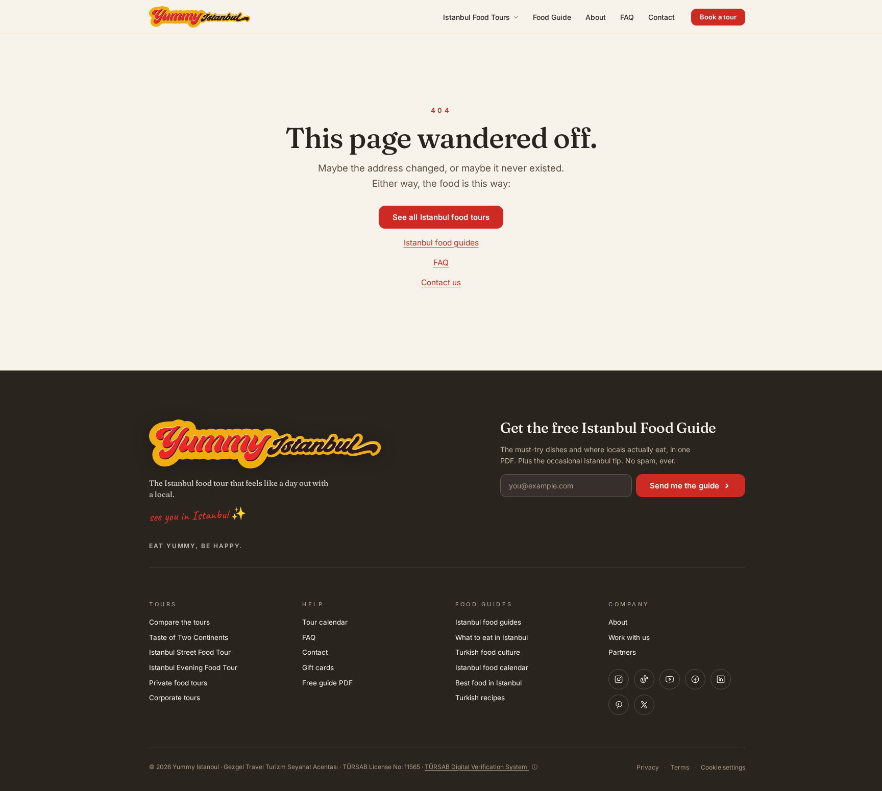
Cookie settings (723, 767)
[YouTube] (669, 679)
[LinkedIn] (720, 679)
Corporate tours (174, 698)
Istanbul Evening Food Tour (193, 667)
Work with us (629, 637)
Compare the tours (179, 622)
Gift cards (318, 667)
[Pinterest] (618, 705)
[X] (644, 705)
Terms (680, 767)
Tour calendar (325, 622)
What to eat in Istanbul (491, 637)
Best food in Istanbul (488, 683)
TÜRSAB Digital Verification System (477, 767)
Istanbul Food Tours (476, 17)
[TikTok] (644, 679)
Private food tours (178, 683)
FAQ (627, 17)
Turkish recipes (480, 698)
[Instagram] (618, 679)
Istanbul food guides (441, 243)
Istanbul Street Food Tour (190, 652)
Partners (622, 652)
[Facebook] (695, 679)
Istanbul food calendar (491, 667)
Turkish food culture (487, 652)
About (595, 17)
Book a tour (718, 17)
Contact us (441, 282)
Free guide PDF (327, 683)
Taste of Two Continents (188, 637)
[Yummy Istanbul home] (200, 17)
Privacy (647, 767)
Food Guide (552, 17)
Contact (661, 17)
